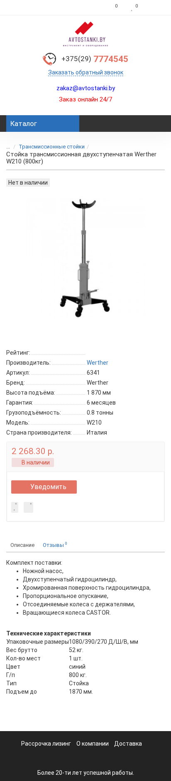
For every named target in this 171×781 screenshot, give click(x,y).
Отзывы (55, 544)
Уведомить (48, 487)
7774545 (94, 59)
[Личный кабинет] (153, 7)
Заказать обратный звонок (85, 72)
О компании (92, 743)
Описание (22, 545)
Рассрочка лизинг (46, 743)
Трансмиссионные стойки (52, 146)
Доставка (128, 743)
